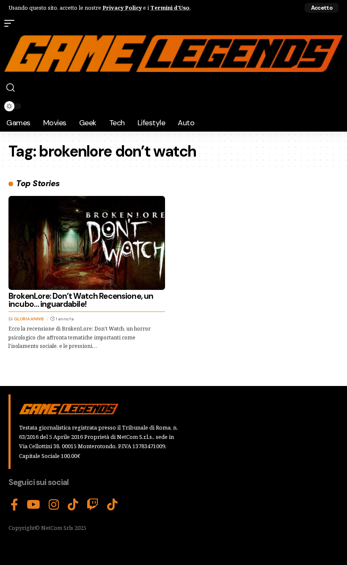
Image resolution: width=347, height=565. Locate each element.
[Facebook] (14, 505)
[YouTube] (33, 505)
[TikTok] (73, 505)
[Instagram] (54, 505)
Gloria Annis (29, 319)
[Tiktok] (112, 505)
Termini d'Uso (170, 7)
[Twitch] (93, 505)
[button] (322, 8)
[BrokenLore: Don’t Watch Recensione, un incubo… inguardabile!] (86, 243)
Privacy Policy (122, 7)
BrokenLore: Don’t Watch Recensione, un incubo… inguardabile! (80, 300)
